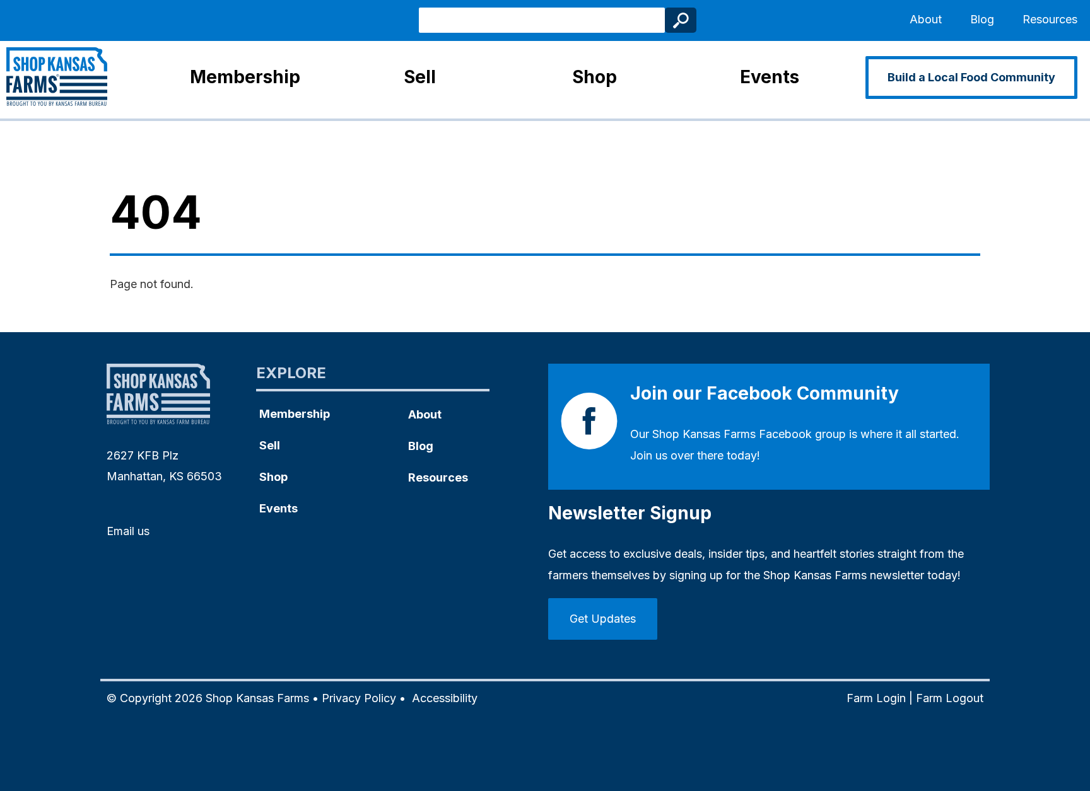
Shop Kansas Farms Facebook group (749, 434)
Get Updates (603, 618)
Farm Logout (949, 698)
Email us (128, 531)
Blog (982, 19)
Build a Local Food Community (971, 77)
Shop (594, 77)
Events (769, 77)
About (926, 19)
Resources (1050, 19)
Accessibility (445, 698)
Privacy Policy (359, 698)
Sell (420, 77)
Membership (245, 77)
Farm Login (876, 698)
